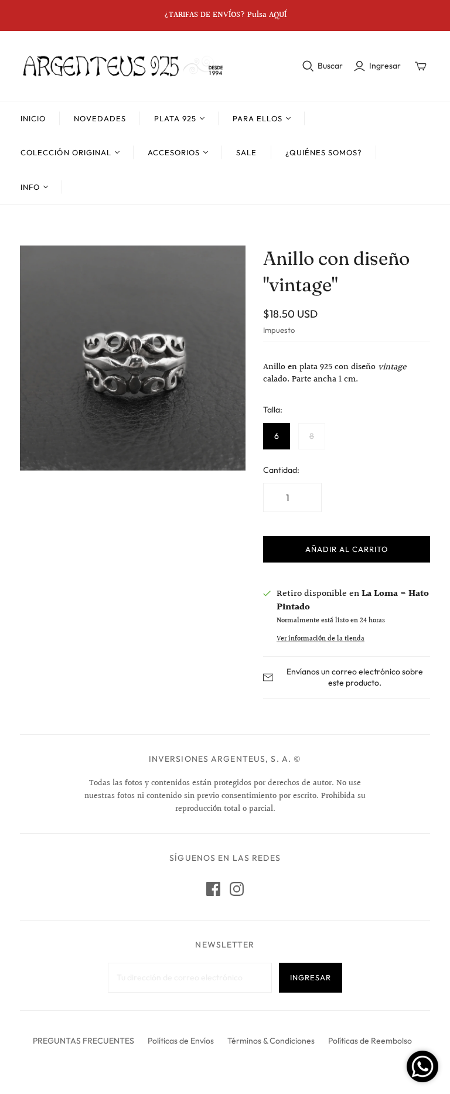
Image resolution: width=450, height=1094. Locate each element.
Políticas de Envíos (181, 1040)
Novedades (99, 118)
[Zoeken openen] (308, 66)
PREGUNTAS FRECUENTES (83, 1040)
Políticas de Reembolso (370, 1040)
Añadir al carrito (346, 549)
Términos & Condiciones (271, 1040)
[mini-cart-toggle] (420, 66)
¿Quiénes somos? (324, 152)
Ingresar (385, 65)
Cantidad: (281, 470)
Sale (246, 152)
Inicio (33, 118)
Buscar (330, 65)
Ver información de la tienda (320, 639)
